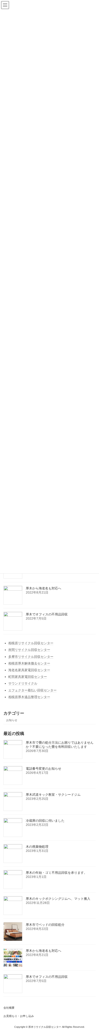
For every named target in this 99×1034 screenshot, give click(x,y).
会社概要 (9, 1007)
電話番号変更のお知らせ (43, 768)
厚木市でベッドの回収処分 (45, 924)
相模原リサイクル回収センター (30, 643)
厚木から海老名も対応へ (43, 588)
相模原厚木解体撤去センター (29, 663)
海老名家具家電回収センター (29, 670)
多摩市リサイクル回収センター (30, 656)
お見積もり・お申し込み (18, 1016)
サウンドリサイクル (22, 683)
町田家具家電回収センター (27, 677)
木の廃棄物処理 (37, 846)
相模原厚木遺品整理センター (29, 697)
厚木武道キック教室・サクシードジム (53, 794)
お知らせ (11, 720)
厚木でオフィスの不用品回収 (47, 614)
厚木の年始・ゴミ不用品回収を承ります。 (56, 872)
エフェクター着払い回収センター (32, 690)
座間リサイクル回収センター (29, 650)
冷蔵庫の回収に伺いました (45, 820)
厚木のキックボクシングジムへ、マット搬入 (58, 898)
